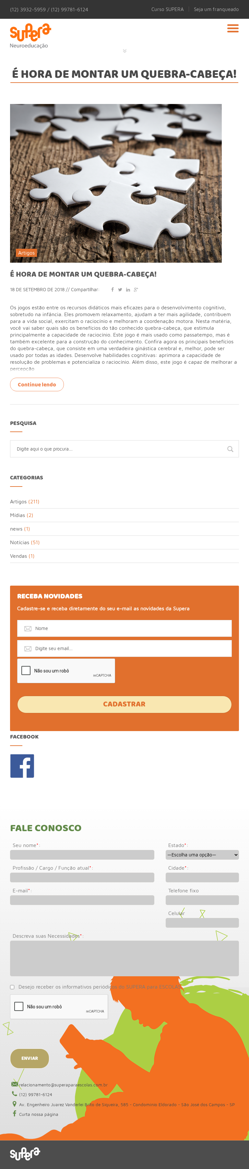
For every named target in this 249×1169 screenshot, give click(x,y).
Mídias (17, 515)
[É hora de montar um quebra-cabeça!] (116, 107)
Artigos (26, 253)
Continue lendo (37, 385)
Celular (176, 913)
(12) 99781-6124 (35, 1094)
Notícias (19, 542)
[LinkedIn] (128, 289)
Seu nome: (27, 845)
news (16, 529)
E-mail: (22, 890)
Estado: (178, 845)
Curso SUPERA (167, 9)
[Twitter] (120, 289)
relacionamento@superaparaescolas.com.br (63, 1084)
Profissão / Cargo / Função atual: (53, 868)
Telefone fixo (183, 890)
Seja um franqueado (216, 9)
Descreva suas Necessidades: (48, 936)
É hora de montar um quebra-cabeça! (83, 275)
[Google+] (136, 289)
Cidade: (178, 868)
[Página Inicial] (30, 37)
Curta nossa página (38, 1114)
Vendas (18, 556)
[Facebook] (112, 289)
